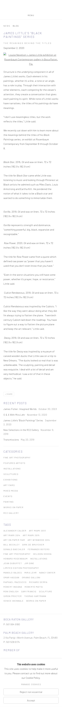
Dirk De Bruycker (33, 544)
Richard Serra (38, 582)
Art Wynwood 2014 (39, 540)
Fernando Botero (39, 549)
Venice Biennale (13, 600)
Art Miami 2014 (11, 535)
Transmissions (11, 439)
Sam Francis (28, 591)
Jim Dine (29, 563)
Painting (8, 501)
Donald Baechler (14, 549)
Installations (12, 468)
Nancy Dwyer (47, 572)
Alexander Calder (14, 530)
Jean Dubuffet (12, 563)
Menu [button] (31, 15)
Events (7, 496)
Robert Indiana (12, 586)
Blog (16, 26)
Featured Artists (14, 463)
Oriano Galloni (31, 577)
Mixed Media (10, 490)
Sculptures (10, 474)
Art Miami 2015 (31, 535)
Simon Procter (12, 596)
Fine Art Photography (16, 457)
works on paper (36, 600)
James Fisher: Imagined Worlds (20, 409)
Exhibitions (10, 479)
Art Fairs (9, 485)
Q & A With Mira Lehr (14, 414)
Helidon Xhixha (42, 554)
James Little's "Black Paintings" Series (23, 420)
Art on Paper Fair (14, 540)
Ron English (11, 591)
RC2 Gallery (11, 513)
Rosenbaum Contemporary (31, 7)
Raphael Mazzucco (15, 582)
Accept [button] (31, 700)
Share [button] (10, 394)
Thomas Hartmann (35, 596)
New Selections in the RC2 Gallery (21, 430)
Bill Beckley (11, 544)
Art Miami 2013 (37, 530)
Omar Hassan (11, 577)
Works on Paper (13, 507)
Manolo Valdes (12, 572)
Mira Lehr (30, 572)
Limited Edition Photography (21, 567)
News (6, 26)
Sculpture (45, 591)
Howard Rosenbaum (15, 558)
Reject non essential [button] (31, 692)
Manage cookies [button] (31, 684)
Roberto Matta (34, 586)
